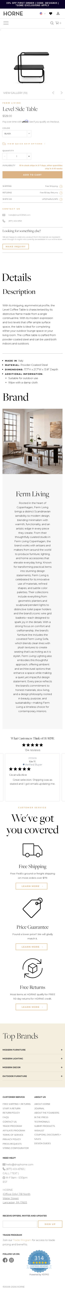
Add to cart (32, 175)
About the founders (46, 1113)
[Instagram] (11, 1262)
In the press (41, 1117)
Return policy (11, 1113)
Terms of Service (13, 1135)
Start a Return (11, 1108)
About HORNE (42, 1104)
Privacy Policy (12, 1139)
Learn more (31, 886)
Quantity (8, 151)
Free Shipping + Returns (17, 1104)
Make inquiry (16, 246)
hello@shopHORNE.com (19, 215)
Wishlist (39, 1130)
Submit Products (44, 1126)
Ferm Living (11, 103)
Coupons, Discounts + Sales (47, 1136)
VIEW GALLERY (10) (15, 92)
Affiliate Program (14, 1130)
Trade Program (12, 1126)
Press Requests (12, 1144)
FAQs (6, 1117)
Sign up (50, 1224)
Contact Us (10, 1121)
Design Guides (42, 1143)
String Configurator (16, 1148)
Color (6, 128)
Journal (39, 1108)
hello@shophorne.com (18, 1164)
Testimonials (42, 1121)
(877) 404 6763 (15, 221)
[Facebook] (5, 1262)
